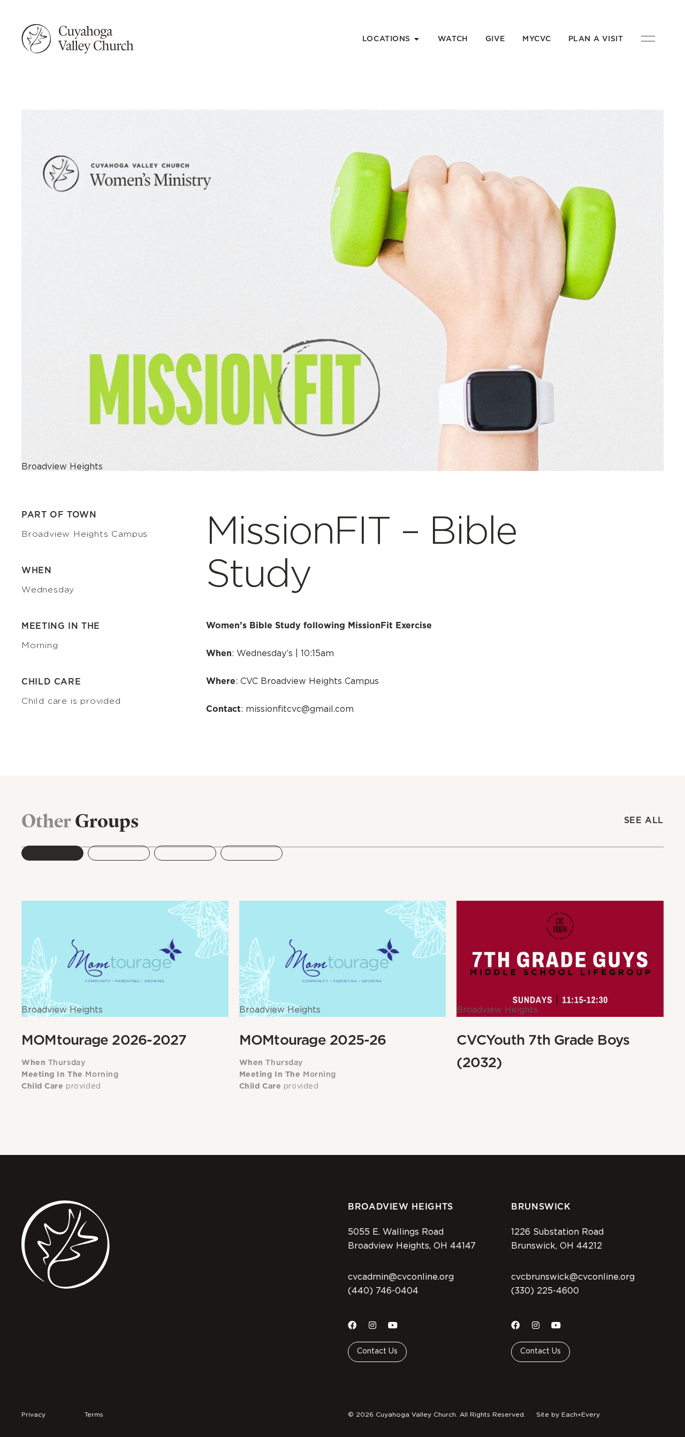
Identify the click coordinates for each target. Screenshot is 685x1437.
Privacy (33, 1414)
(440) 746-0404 (383, 1291)
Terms (94, 1414)
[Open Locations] (417, 38)
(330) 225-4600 (545, 1291)
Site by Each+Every (568, 1414)
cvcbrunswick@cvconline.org (573, 1277)
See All (644, 820)
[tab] (52, 853)
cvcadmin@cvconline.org (401, 1277)
